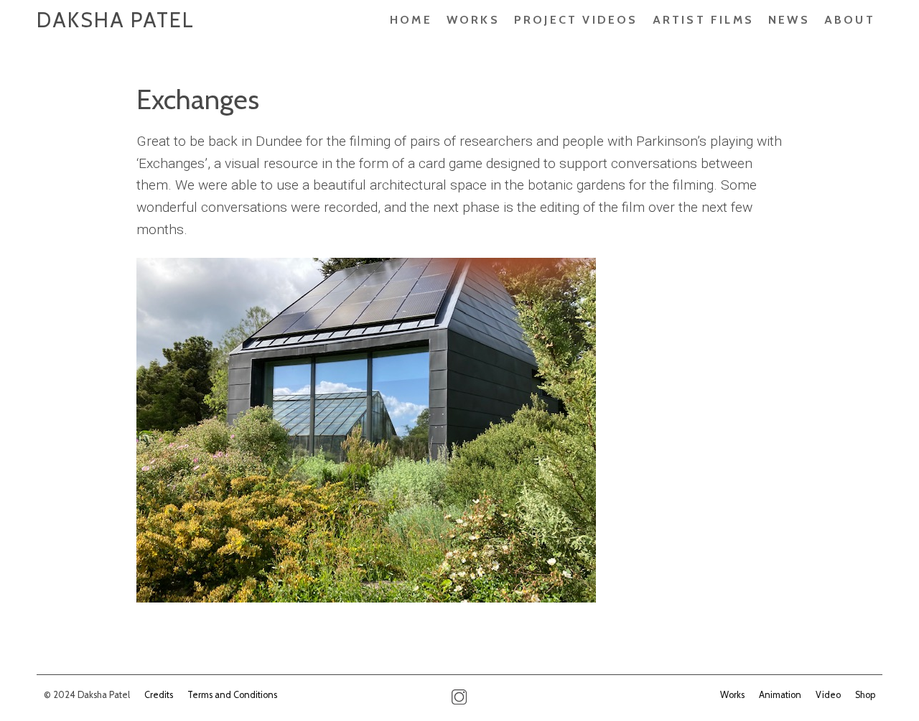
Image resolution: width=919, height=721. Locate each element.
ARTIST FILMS (703, 20)
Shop (865, 694)
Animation (780, 694)
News (789, 20)
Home (411, 20)
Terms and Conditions (232, 694)
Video (828, 694)
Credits (158, 694)
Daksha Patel (116, 19)
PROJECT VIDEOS (576, 20)
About (849, 20)
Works (473, 20)
